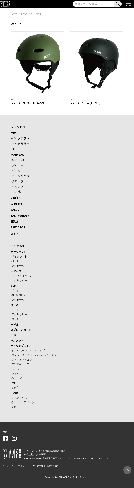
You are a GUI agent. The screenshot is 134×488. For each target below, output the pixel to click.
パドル (14, 324)
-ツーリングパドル (21, 276)
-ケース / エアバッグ (22, 402)
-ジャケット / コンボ (22, 359)
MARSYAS (17, 155)
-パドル (16, 171)
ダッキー (16, 305)
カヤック (16, 271)
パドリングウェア (21, 345)
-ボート (15, 310)
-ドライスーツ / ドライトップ (28, 350)
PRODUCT (26, 14)
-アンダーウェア (20, 364)
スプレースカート (21, 329)
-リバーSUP (18, 160)
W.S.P (14, 233)
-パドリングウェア (23, 176)
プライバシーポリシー (15, 465)
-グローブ (17, 181)
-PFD (14, 149)
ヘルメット (17, 340)
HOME (14, 14)
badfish (15, 198)
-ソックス (17, 186)
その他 (14, 393)
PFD (13, 335)
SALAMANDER (20, 216)
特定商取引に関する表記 (46, 465)
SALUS (15, 210)
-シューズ (16, 378)
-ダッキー (17, 165)
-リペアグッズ (19, 397)
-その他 (16, 192)
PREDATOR (18, 227)
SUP (13, 286)
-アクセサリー (20, 144)
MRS (14, 133)
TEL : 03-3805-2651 (76, 458)
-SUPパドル (18, 295)
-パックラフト (20, 138)
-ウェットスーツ (34, 355)
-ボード (15, 290)
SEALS (15, 221)
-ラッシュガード (20, 369)
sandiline (16, 204)
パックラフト (18, 252)
